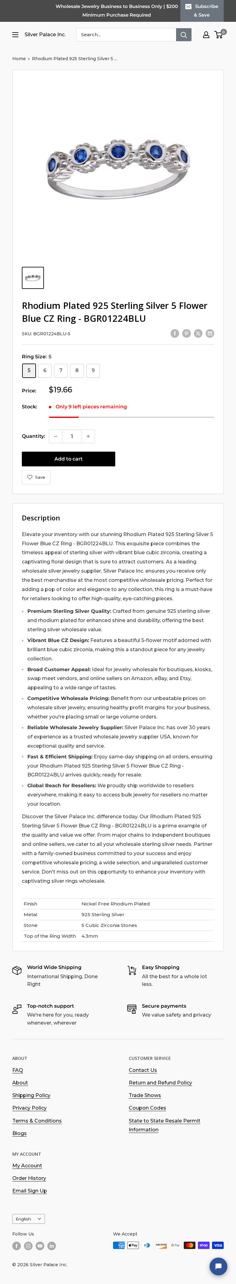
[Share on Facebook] (175, 333)
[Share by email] (210, 333)
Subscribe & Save (206, 10)
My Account (27, 1166)
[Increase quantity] (88, 436)
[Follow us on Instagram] (28, 1246)
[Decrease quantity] (55, 436)
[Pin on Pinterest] (186, 333)
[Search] (183, 34)
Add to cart (68, 459)
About (20, 1083)
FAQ (17, 1070)
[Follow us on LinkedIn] (51, 1246)
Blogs (19, 1133)
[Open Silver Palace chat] (218, 1266)
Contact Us (143, 1070)
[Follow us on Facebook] (16, 1246)
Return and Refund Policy (160, 1083)
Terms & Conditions (37, 1121)
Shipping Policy (31, 1095)
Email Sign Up (29, 1191)
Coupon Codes (147, 1108)
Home (19, 58)
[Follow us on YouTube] (40, 1246)
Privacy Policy (29, 1108)
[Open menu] (15, 34)
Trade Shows (145, 1095)
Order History (29, 1178)
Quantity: (33, 436)
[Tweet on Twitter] (198, 333)
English (23, 1218)
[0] (218, 34)
